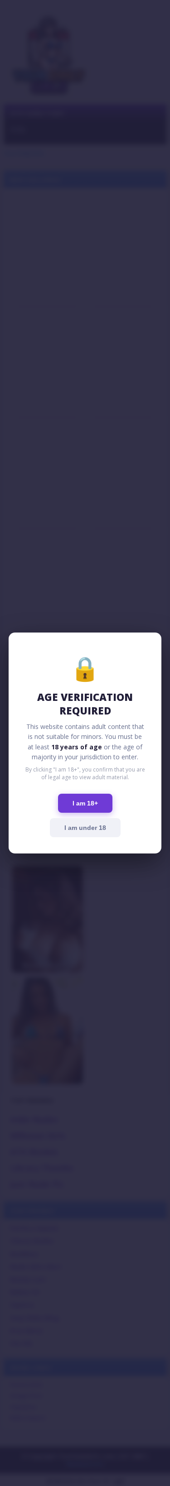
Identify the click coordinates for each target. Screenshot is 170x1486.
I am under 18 (85, 827)
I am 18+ (85, 803)
